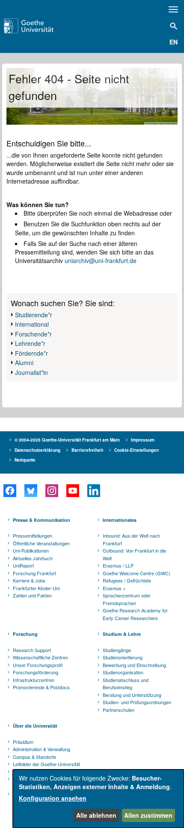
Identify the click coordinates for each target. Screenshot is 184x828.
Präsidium (23, 741)
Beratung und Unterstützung (132, 694)
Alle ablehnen (96, 815)
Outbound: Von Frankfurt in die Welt (134, 554)
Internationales (120, 520)
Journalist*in (31, 372)
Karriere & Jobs (29, 580)
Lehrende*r (30, 343)
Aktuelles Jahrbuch (33, 558)
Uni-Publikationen (31, 550)
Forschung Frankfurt (34, 573)
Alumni (24, 362)
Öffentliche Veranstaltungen (41, 543)
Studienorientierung (122, 657)
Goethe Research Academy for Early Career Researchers (135, 614)
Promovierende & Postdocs (41, 687)
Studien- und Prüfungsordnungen (137, 702)
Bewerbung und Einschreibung (134, 664)
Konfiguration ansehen (52, 798)
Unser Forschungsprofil (37, 664)
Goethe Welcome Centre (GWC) (136, 573)
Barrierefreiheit (87, 450)
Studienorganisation (123, 672)
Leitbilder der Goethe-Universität (46, 764)
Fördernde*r (31, 353)
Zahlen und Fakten (32, 595)
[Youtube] (72, 490)
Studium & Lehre (122, 634)
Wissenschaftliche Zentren (40, 657)
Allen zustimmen (148, 815)
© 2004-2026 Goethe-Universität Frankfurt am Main (67, 440)
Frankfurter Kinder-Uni (36, 588)
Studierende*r (33, 314)
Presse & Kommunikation (41, 520)
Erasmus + (114, 588)
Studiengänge (117, 650)
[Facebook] (9, 490)
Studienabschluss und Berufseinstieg (125, 683)
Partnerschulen (118, 709)
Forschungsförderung (35, 672)
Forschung (25, 634)
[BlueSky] (30, 490)
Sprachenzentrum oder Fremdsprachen (127, 599)
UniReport (23, 565)
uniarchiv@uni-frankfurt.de (101, 260)
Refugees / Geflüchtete (127, 580)
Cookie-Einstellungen (136, 450)
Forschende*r (33, 334)
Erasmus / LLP (118, 565)
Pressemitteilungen (32, 535)
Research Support (32, 650)
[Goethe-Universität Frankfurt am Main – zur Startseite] (41, 25)
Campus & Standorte (34, 756)
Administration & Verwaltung (41, 749)
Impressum (142, 440)
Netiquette (25, 460)
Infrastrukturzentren (33, 679)
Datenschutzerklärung (37, 450)
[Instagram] (51, 490)
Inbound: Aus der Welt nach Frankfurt (131, 539)
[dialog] (98, 798)
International (32, 324)
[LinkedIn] (93, 490)
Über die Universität (35, 726)
